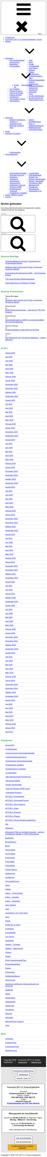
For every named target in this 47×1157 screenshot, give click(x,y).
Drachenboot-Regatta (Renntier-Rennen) (18, 174)
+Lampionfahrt (10, 773)
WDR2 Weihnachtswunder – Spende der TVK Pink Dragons (25, 311)
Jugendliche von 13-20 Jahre (16, 913)
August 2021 (10, 582)
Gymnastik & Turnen (17, 99)
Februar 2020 (10, 629)
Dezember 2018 (11, 684)
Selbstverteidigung (36, 86)
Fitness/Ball (9, 862)
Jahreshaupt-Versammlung (15, 182)
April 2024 (9, 456)
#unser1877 (10, 745)
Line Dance (33, 68)
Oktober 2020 (10, 598)
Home (7, 885)
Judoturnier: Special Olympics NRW (17, 186)
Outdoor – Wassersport (14, 948)
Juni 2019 (9, 661)
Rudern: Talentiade (36, 181)
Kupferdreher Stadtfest (18, 193)
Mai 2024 (8, 452)
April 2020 (9, 621)
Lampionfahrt (34, 173)
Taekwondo (33, 88)
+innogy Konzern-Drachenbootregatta (19, 753)
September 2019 (11, 649)
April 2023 (9, 503)
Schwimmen (33, 84)
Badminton (14, 64)
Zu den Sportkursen (36, 96)
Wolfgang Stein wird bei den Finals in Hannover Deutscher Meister (23, 268)
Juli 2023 (8, 491)
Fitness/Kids (10, 866)
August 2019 (10, 653)
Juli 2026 (8, 357)
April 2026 (9, 369)
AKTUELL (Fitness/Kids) (14, 797)
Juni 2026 (9, 361)
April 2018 (9, 716)
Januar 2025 (10, 428)
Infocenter (9, 118)
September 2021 (11, 578)
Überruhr (8, 1014)
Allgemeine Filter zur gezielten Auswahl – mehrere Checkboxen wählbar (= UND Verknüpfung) (24, 833)
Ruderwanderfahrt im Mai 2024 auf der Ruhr (22, 330)
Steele (7, 994)
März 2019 (9, 673)
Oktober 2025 (10, 392)
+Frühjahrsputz (11, 749)
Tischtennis (33, 90)
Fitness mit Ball (16, 95)
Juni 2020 (9, 613)
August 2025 (10, 400)
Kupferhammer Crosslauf (15, 190)
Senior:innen (10, 980)
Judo (31, 60)
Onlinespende (15, 152)
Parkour (32, 70)
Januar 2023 (10, 515)
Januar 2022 (10, 562)
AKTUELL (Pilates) (12, 816)
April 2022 (9, 550)
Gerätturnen (14, 97)
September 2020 (11, 602)
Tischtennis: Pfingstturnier (34, 188)
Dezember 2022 (11, 519)
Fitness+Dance (11, 870)
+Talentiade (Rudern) (13, 793)
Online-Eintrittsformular (35, 121)
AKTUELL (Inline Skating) (15, 804)
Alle (6, 824)
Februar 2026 (10, 377)
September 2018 (11, 696)
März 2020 (9, 625)
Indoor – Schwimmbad (14, 893)
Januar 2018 (10, 728)
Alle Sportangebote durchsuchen (17, 61)
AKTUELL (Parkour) (13, 812)
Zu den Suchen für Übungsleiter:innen (36, 99)
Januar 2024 (10, 467)
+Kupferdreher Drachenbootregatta (18, 761)
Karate (31, 64)
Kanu (31, 62)
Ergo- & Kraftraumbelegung (36, 125)
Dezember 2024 (11, 432)
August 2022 (10, 534)
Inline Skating (10, 905)
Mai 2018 (8, 712)
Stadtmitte (9, 990)
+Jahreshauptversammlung (15, 757)
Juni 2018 (9, 708)
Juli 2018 (8, 704)
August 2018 (10, 700)
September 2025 (11, 396)
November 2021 (11, 570)
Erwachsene (10, 858)
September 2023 (11, 483)
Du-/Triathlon (15, 89)
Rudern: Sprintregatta (37, 179)
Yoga (31, 94)
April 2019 (9, 669)
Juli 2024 (8, 444)
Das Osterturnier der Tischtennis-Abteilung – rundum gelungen (25, 339)
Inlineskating (14, 101)
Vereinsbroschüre (35, 130)
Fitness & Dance (16, 91)
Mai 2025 (8, 412)
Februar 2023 (10, 511)
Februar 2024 (10, 463)
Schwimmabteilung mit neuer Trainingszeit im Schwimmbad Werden (22, 262)
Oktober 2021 (10, 574)
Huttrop (8, 889)
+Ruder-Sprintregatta (13, 785)
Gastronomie (10, 873)
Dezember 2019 (11, 637)
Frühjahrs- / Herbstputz (14, 178)
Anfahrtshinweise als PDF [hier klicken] (23, 1103)
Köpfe (7, 132)
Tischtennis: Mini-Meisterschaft (35, 184)
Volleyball (32, 92)
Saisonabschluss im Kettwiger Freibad (20, 283)
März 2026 (9, 373)
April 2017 (9, 732)
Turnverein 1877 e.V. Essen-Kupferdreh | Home (23, 39)
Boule (7, 846)
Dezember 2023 (11, 471)
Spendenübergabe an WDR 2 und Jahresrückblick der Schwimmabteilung (24, 321)
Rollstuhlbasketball (12, 964)
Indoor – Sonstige (12, 897)
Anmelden (9, 1039)
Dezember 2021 (11, 566)
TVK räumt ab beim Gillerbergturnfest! (19, 279)
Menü (40, 34)
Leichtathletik (34, 66)
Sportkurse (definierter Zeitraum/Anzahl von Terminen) (22, 985)
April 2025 (9, 416)
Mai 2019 (8, 665)
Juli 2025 (8, 404)
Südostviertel (10, 1002)
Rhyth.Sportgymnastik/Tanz (15, 960)
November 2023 (11, 475)
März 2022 (9, 554)
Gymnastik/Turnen (12, 881)
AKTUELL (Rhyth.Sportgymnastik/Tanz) (20, 820)
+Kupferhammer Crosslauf (15, 769)
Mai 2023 (8, 499)
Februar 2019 (10, 677)
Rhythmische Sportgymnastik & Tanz (35, 76)
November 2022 (11, 523)
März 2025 (9, 420)
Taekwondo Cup (35, 191)
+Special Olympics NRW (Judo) (17, 789)
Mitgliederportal (35, 128)
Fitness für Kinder (16, 93)
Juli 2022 (8, 538)
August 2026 (10, 353)
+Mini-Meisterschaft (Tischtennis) (18, 777)
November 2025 (11, 388)
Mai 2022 (8, 546)
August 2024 (10, 440)
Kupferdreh (9, 929)
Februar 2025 (10, 424)
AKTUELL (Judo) (11, 808)
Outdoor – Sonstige (12, 945)
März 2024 (9, 459)
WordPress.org (11, 1051)
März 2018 (9, 720)
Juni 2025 (9, 408)
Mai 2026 (8, 365)
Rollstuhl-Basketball (36, 80)
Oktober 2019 (10, 645)
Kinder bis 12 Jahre (12, 925)
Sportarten (9, 58)
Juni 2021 (9, 590)
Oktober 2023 (10, 479)
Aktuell (8, 41)
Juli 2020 (8, 609)
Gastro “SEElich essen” (14, 195)
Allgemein (9, 828)
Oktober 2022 (10, 527)
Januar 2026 (10, 381)
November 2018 (11, 688)
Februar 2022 (10, 558)
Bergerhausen (10, 842)
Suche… (8, 197)
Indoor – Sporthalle (12, 901)
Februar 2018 (10, 724)
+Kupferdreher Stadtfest (14, 765)
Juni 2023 (9, 495)
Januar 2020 (10, 633)
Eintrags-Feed (10, 1043)
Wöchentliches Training (14, 1021)
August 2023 (10, 487)
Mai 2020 (8, 617)
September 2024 (11, 436)
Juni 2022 (9, 542)
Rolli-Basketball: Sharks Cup (35, 176)
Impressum (22, 1062)
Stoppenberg (10, 998)
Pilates (31, 72)
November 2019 (11, 641)
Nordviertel (9, 941)
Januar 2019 (10, 681)
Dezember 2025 (11, 384)
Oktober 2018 (10, 692)
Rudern (32, 82)
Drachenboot (10, 850)
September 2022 (11, 531)
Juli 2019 (8, 657)
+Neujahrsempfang (12, 781)
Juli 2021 (8, 586)
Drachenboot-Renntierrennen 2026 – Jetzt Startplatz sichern (25, 274)
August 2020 (10, 606)
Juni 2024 (9, 448)
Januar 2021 (10, 594)
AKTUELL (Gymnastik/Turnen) (17, 800)
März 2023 (9, 507)
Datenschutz (36, 1062)
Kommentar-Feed (12, 1047)
